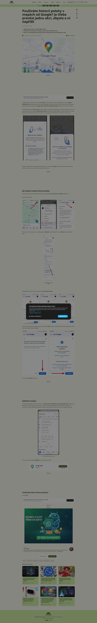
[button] (48, 312)
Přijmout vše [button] (63, 316)
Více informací (38, 310)
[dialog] (48, 311)
